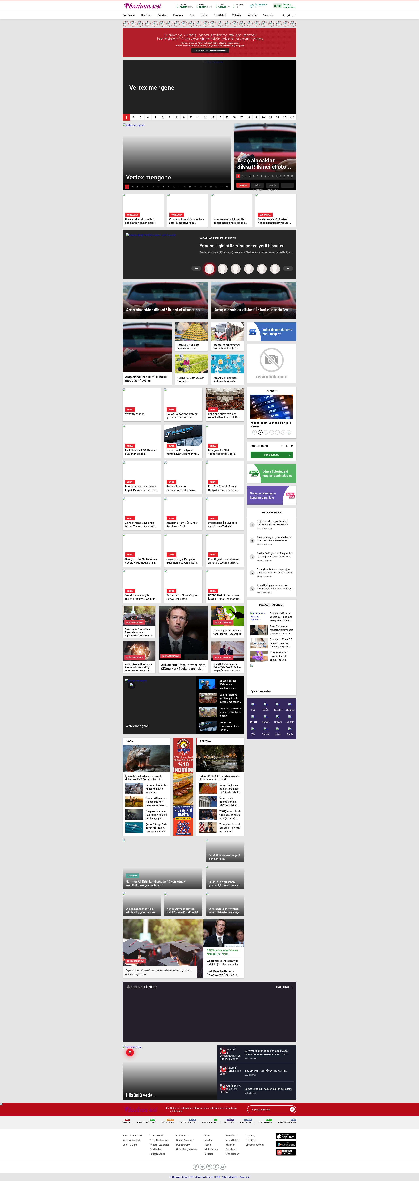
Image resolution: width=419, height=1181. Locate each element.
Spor (192, 15)
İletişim (185, 1177)
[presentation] (291, 116)
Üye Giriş (250, 1135)
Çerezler (210, 1177)
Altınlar (208, 1135)
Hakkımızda (175, 1177)
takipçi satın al (157, 1153)
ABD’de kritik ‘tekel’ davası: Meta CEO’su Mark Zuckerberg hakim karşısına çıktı (223, 952)
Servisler (146, 15)
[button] (126, 117)
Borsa (126, 1121)
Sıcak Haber (232, 1153)
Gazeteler (268, 15)
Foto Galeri (220, 15)
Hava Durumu (188, 1121)
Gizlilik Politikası (197, 1177)
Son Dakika (129, 15)
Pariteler (246, 1121)
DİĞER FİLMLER (283, 987)
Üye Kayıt (251, 1140)
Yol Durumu (265, 1121)
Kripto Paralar (287, 1121)
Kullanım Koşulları (230, 1177)
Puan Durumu (209, 1121)
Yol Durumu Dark (131, 1140)
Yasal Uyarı (245, 1177)
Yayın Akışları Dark (159, 1140)
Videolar (237, 15)
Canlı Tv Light (130, 1144)
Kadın (204, 15)
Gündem (162, 15)
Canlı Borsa (182, 1135)
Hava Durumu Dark (133, 1135)
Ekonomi (178, 15)
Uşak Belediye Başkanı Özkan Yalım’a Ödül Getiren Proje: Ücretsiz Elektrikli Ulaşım (222, 973)
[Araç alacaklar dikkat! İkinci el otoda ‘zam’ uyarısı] (147, 347)
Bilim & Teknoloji (273, 186)
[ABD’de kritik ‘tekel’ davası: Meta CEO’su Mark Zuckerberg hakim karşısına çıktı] (223, 933)
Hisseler (229, 1121)
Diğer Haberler (258, 186)
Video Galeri (232, 1140)
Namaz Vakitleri (145, 1121)
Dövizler (208, 1140)
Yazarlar (252, 15)
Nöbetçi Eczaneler (159, 1144)
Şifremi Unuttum (255, 1144)
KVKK (217, 1177)
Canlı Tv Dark (156, 1135)
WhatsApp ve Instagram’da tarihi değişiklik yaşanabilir (222, 962)
